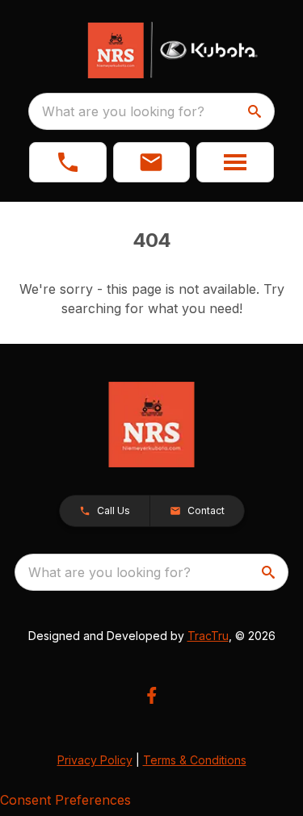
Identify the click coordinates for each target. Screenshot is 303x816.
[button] (68, 162)
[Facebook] (151, 695)
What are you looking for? (123, 111)
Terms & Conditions (194, 760)
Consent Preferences (65, 800)
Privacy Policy (95, 760)
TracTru (208, 635)
